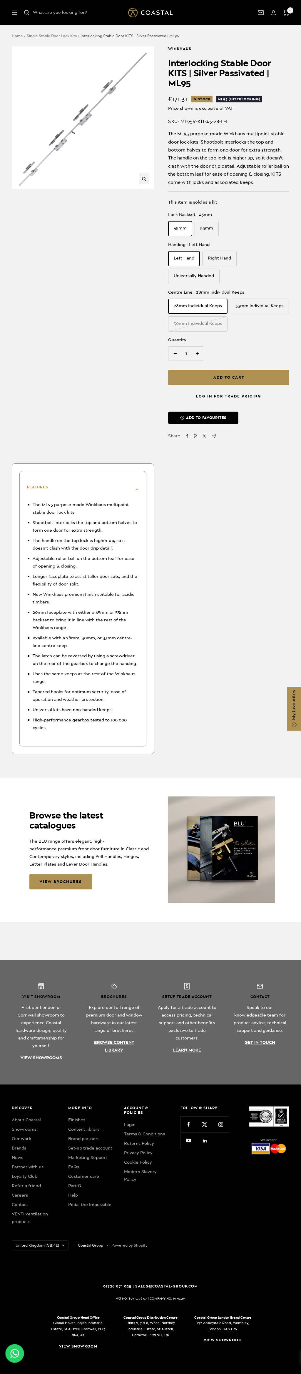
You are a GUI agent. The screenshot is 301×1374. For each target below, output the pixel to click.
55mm (206, 228)
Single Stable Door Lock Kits (52, 36)
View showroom (78, 1346)
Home (17, 36)
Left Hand (184, 258)
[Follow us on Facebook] (188, 1124)
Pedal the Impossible (89, 1204)
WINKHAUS (179, 48)
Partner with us (28, 1167)
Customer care (83, 1176)
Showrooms (24, 1129)
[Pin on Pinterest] (195, 436)
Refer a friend (26, 1185)
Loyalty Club (24, 1176)
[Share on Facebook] (187, 436)
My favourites (293, 705)
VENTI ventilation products (30, 1217)
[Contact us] (261, 12)
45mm (180, 228)
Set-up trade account (90, 1148)
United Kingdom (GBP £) (37, 1245)
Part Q (74, 1185)
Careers (20, 1195)
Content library (84, 1129)
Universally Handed (194, 275)
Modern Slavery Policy (140, 1175)
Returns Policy (139, 1143)
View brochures (61, 881)
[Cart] (286, 13)
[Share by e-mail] (214, 436)
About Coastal (26, 1119)
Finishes (76, 1119)
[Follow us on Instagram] (221, 1124)
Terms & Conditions (144, 1134)
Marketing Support (87, 1157)
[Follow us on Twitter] (205, 1124)
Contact (20, 1204)
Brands (19, 1148)
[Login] (273, 12)
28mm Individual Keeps (198, 305)
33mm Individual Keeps (259, 305)
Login (130, 1124)
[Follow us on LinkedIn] (205, 1140)
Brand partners (83, 1138)
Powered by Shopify (129, 1245)
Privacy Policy (138, 1152)
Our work (21, 1138)
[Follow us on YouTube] (188, 1140)
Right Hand (219, 258)
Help (73, 1195)
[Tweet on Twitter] (204, 436)
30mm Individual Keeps (198, 323)
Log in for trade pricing (228, 396)
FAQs (73, 1167)
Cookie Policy (138, 1162)
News (17, 1157)
